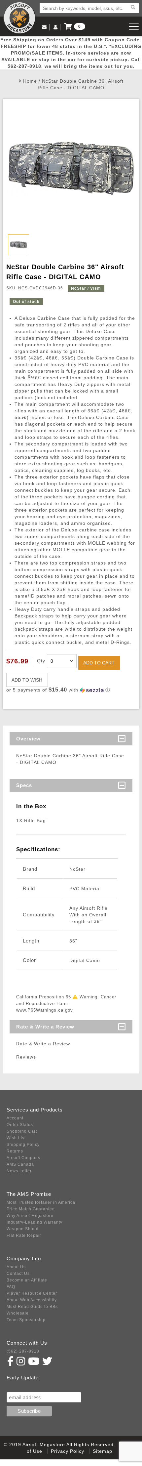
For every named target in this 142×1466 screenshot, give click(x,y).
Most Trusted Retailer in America (41, 1202)
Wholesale (18, 1313)
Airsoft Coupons (23, 1157)
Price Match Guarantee (31, 1209)
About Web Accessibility (32, 1300)
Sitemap (102, 1451)
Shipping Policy (23, 1144)
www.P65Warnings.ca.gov (44, 1010)
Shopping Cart (22, 1131)
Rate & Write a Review (45, 1026)
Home (30, 81)
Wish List (16, 1138)
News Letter (19, 1171)
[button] (71, 690)
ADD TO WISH (27, 680)
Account (15, 1118)
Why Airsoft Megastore (30, 1215)
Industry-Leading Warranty (34, 1222)
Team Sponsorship (26, 1320)
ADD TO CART (99, 662)
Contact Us (18, 1273)
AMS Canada (20, 1164)
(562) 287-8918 (23, 1351)
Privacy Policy (67, 1451)
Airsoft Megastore (19, 18)
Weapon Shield (23, 1229)
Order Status (20, 1124)
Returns (15, 1151)
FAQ (11, 1286)
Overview (28, 738)
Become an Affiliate (27, 1280)
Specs (24, 785)
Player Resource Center (32, 1293)
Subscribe (21, 1385)
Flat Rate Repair (24, 1235)
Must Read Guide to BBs (32, 1306)
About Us (16, 1267)
